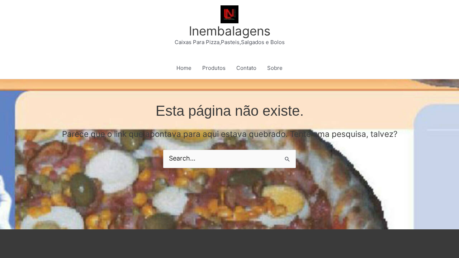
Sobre (275, 67)
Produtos (214, 67)
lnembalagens (229, 30)
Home (183, 67)
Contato (246, 67)
